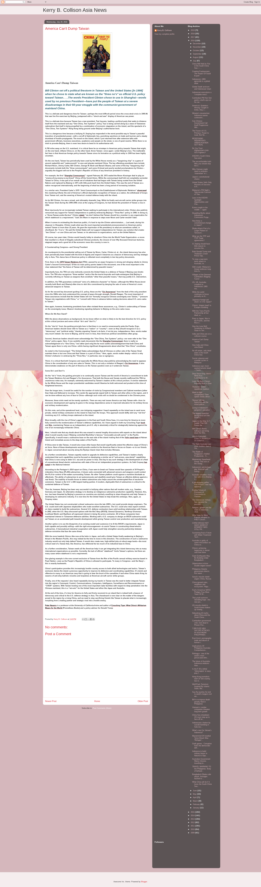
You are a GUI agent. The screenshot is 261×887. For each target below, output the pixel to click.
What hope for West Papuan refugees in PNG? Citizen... (200, 517)
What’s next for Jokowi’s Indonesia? (202, 731)
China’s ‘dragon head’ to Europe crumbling (201, 306)
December (197, 44)
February (196, 804)
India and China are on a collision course (201, 335)
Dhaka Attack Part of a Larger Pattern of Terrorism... (201, 230)
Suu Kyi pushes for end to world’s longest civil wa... (202, 694)
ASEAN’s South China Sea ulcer (201, 157)
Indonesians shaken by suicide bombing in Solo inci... (201, 725)
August (196, 57)
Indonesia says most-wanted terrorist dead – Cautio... (201, 368)
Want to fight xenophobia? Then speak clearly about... (201, 394)
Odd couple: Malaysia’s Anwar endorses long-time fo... (201, 269)
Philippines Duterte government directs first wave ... (200, 571)
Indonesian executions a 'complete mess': (201, 93)
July (195, 61)
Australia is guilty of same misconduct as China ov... (201, 542)
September (197, 54)
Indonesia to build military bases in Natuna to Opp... (199, 753)
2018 (193, 34)
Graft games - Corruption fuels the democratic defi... (202, 746)
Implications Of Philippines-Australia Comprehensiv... (201, 648)
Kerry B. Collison (164, 30)
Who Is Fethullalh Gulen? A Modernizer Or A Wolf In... (201, 438)
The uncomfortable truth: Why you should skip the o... (202, 163)
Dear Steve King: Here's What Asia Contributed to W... (201, 376)
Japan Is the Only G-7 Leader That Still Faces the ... (201, 423)
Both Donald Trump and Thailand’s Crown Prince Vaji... (201, 254)
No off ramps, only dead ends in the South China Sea (201, 353)
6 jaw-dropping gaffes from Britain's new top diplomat (201, 484)
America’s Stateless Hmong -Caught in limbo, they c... (200, 108)
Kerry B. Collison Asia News (75, 10)
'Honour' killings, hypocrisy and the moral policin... (200, 402)
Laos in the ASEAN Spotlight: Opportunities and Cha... (200, 201)
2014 (193, 815)
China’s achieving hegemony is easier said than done (201, 550)
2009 (193, 833)
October (196, 50)
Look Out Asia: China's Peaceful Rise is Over (202, 382)
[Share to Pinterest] (93, 619)
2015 (193, 812)
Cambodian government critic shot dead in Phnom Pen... (201, 623)
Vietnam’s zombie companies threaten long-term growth (201, 709)
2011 (193, 826)
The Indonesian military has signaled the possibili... (201, 502)
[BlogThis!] (85, 619)
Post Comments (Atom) (102, 708)
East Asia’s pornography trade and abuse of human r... (201, 640)
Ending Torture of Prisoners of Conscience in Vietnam (199, 493)
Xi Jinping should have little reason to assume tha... (201, 246)
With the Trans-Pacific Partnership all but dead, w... (201, 313)
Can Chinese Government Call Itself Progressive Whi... (200, 124)
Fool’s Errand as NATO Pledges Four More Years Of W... (201, 592)
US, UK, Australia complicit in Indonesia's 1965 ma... (199, 285)
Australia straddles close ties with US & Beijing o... (202, 477)
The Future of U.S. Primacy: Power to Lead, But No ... (200, 133)
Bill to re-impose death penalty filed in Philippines (201, 702)
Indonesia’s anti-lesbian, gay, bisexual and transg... (201, 469)
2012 (193, 822)
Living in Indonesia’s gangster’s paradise (201, 409)
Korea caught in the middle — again (200, 209)
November (197, 47)
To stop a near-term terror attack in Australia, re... (200, 261)
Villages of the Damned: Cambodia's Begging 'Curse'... (201, 277)
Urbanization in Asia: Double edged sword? (201, 564)
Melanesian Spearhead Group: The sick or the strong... (201, 461)
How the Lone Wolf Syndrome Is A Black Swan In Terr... (201, 328)
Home (97, 701)
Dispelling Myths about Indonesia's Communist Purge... (201, 215)
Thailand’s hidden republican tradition (200, 388)
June (195, 791)
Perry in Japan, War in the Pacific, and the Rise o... (201, 320)
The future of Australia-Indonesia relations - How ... (201, 663)
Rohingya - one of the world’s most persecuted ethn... (200, 656)
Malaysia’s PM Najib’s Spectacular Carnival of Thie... (201, 192)
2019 (193, 30)
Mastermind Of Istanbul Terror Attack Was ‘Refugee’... (201, 738)
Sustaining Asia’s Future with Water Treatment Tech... (201, 535)
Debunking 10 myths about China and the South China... (201, 615)
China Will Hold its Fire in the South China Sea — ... (201, 66)
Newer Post (50, 701)
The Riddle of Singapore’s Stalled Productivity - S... (200, 454)
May (195, 794)
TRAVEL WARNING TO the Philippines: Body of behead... (201, 769)
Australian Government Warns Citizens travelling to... (201, 761)
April (195, 797)
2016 (193, 41)
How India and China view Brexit (200, 346)
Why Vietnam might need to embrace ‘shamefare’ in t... (200, 171)
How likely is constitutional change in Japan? (201, 223)
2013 (193, 819)
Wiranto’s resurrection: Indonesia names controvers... (201, 115)
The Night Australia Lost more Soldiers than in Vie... (201, 446)
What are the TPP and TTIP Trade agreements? (201, 238)
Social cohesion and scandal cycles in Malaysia (200, 360)
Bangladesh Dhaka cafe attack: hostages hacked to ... (201, 776)
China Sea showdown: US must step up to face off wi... (201, 717)
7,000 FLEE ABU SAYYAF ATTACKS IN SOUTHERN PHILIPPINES (201, 631)
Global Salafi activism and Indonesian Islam (201, 88)
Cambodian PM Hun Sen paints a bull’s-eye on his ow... (202, 100)
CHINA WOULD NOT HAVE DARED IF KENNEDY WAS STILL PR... (200, 526)
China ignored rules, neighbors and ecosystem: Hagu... (201, 584)
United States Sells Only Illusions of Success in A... (202, 184)
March (195, 801)
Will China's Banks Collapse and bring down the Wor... (200, 431)
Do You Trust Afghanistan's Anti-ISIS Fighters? (200, 150)
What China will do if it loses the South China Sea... (202, 784)
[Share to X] (88, 619)
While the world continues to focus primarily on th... (200, 294)
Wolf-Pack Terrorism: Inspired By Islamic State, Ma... (200, 686)
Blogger (144, 882)
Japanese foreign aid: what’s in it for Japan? (202, 301)
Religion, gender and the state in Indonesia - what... (201, 510)
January (196, 808)
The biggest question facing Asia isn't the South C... (201, 415)
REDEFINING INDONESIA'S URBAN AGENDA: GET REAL (200, 141)
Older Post (143, 701)
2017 (193, 37)
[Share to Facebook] (91, 619)
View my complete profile (164, 34)
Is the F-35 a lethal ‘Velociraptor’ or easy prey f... (201, 671)
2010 (193, 829)
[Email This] (83, 619)
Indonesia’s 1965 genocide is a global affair (201, 81)
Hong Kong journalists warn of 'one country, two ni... (201, 679)
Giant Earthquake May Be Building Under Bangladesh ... (201, 558)
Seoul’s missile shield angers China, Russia (201, 578)
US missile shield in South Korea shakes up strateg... (201, 607)
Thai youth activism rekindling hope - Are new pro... (201, 600)
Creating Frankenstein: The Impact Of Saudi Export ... (201, 73)
